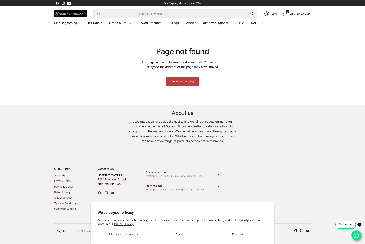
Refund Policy (62, 192)
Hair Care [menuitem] (93, 23)
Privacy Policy (62, 180)
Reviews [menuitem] (190, 23)
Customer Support (65, 208)
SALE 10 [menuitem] (257, 23)
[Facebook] (57, 3)
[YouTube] (69, 3)
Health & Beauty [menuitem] (120, 23)
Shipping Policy (63, 197)
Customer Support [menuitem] (215, 23)
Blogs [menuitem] (175, 23)
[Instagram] (63, 3)
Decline (237, 234)
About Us (59, 175)
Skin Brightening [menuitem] (65, 23)
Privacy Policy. (124, 224)
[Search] (252, 13)
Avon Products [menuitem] (151, 23)
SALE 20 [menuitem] (239, 23)
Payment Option (64, 186)
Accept (180, 234)
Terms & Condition (65, 203)
